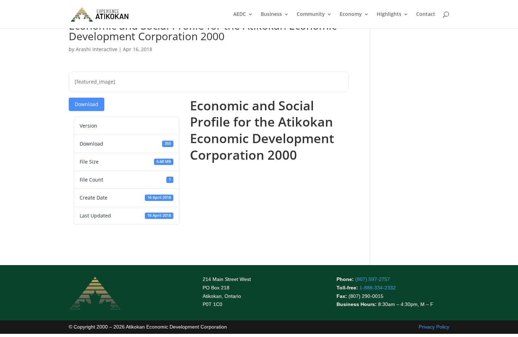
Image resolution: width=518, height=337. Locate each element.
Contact (425, 14)
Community (311, 14)
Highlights (389, 14)
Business (271, 14)
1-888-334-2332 (377, 287)
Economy (351, 14)
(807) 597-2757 (372, 279)
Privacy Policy (434, 327)
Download (86, 104)
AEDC (239, 14)
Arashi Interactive (96, 49)
